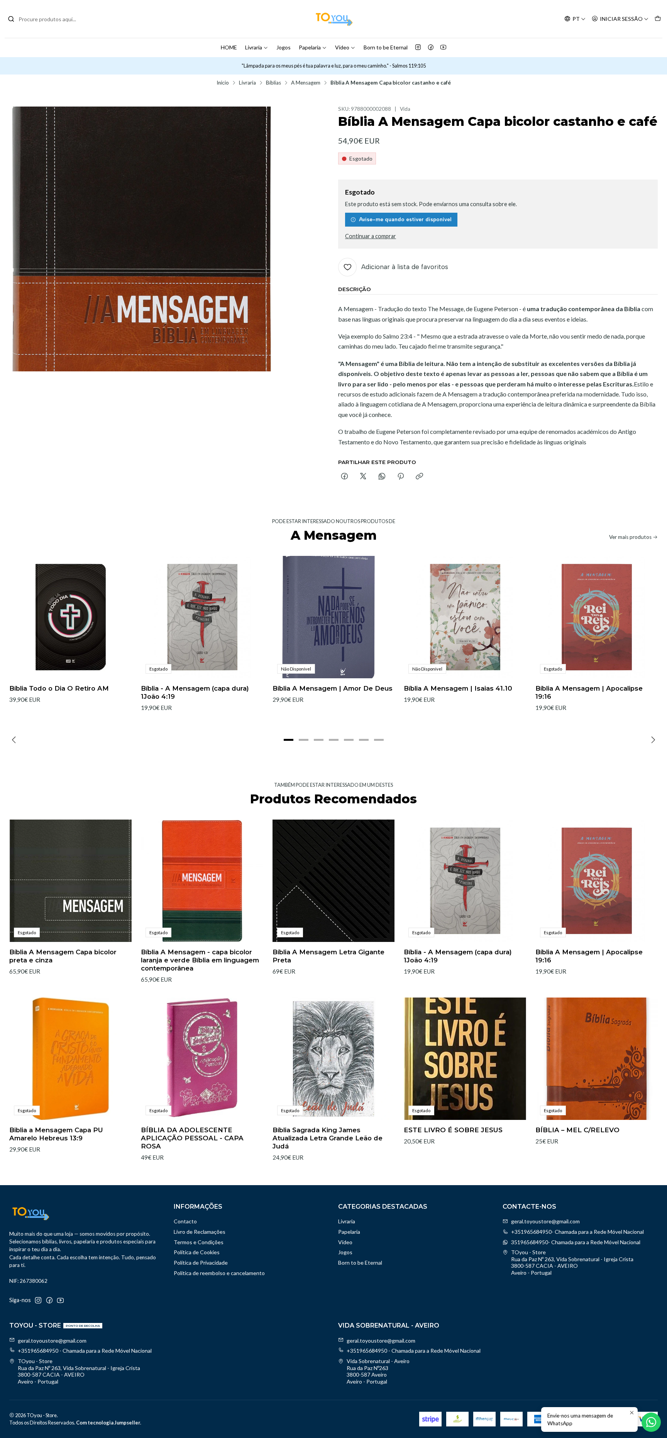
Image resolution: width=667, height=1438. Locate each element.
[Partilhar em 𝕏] (363, 477)
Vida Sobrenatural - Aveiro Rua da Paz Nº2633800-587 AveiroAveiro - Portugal (378, 1371)
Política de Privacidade (201, 1262)
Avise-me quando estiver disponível (405, 219)
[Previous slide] (15, 739)
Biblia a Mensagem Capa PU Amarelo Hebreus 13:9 (56, 1134)
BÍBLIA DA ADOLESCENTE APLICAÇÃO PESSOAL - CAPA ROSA (192, 1138)
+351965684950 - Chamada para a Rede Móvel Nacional (85, 1350)
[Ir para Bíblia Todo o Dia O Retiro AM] (70, 617)
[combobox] (47, 19)
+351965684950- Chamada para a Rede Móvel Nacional (577, 1231)
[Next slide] (652, 739)
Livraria (253, 47)
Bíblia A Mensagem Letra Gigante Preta (328, 956)
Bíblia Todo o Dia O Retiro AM (59, 688)
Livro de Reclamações (199, 1231)
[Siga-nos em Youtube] (443, 47)
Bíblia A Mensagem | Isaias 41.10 (458, 688)
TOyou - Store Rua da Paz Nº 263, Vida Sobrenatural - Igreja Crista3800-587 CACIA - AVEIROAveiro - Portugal (572, 1262)
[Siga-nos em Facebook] (430, 47)
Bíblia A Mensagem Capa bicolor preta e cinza (63, 956)
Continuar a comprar (370, 236)
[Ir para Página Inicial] (333, 19)
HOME (229, 47)
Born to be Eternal (386, 47)
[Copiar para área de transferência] (419, 477)
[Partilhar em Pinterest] (400, 477)
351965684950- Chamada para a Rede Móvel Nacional (575, 1242)
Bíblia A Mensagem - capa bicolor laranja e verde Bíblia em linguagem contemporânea (200, 960)
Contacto (185, 1221)
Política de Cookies (197, 1252)
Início (223, 83)
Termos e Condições (198, 1242)
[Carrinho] (657, 19)
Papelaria (310, 47)
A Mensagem (305, 83)
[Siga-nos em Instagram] (418, 47)
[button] (288, 739)
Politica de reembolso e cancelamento (219, 1273)
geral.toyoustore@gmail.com (545, 1221)
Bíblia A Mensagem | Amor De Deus (333, 688)
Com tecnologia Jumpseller (108, 1422)
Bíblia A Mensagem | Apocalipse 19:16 (589, 692)
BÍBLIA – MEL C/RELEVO (577, 1130)
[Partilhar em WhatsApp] (382, 477)
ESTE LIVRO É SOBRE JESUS (453, 1130)
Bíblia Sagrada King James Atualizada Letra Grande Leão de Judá (328, 1138)
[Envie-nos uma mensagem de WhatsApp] (651, 1422)
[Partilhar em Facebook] (344, 477)
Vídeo (342, 47)
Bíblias (273, 83)
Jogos (283, 47)
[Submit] (11, 19)
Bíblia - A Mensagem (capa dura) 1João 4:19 (195, 692)
